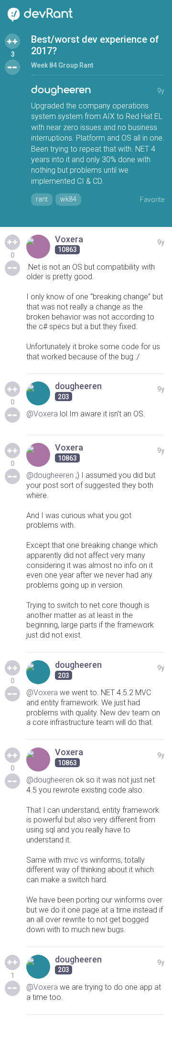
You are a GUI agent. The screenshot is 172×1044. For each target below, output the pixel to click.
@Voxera (42, 413)
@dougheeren (50, 475)
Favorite (152, 199)
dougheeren (61, 89)
